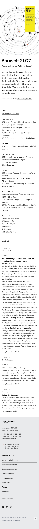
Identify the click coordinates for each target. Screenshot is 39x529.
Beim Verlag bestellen (10, 113)
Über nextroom (8, 456)
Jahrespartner (7, 478)
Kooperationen (8, 473)
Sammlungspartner (9, 469)
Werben (5, 487)
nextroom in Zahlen (10, 460)
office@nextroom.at (9, 438)
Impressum (5, 517)
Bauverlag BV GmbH (25, 99)
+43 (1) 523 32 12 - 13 (12, 434)
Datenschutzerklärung (18, 517)
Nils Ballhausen (7, 360)
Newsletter (6, 482)
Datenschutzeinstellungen (11, 520)
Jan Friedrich (6, 251)
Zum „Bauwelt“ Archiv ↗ (10, 352)
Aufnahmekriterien (9, 464)
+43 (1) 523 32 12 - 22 (12, 436)
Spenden (5, 491)
